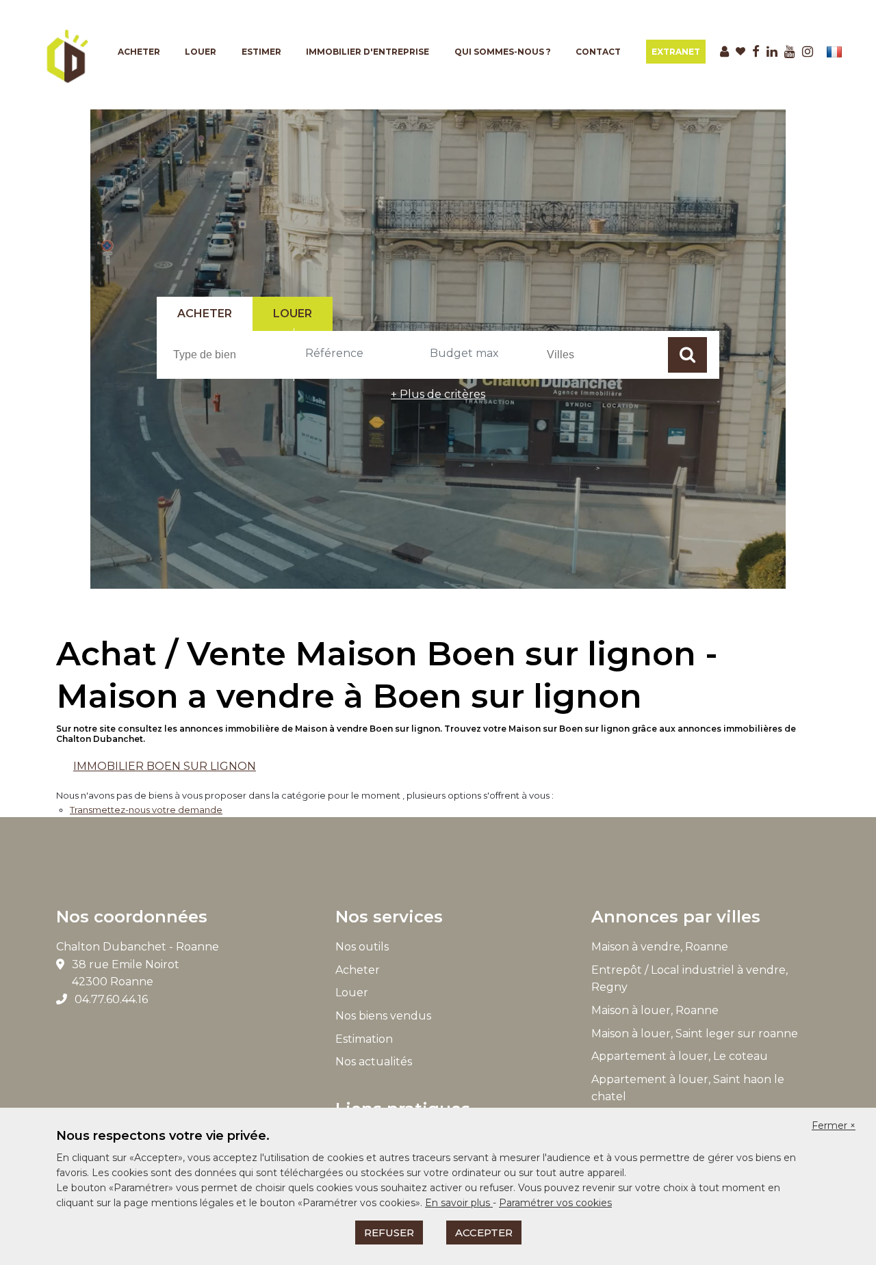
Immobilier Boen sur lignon (164, 766)
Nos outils (362, 946)
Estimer (261, 51)
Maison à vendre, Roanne (659, 946)
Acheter (139, 51)
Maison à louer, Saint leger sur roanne (694, 1033)
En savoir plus (459, 1203)
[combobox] (232, 354)
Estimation (364, 1039)
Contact (598, 51)
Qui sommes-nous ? (502, 51)
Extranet (676, 51)
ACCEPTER (484, 1232)
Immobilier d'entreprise (367, 51)
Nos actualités (373, 1061)
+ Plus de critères (438, 394)
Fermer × (833, 1125)
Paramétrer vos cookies (555, 1203)
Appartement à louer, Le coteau (679, 1056)
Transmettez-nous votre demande (146, 809)
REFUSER (389, 1232)
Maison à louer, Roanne (655, 1010)
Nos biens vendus (383, 1015)
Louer (200, 51)
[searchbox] (233, 354)
